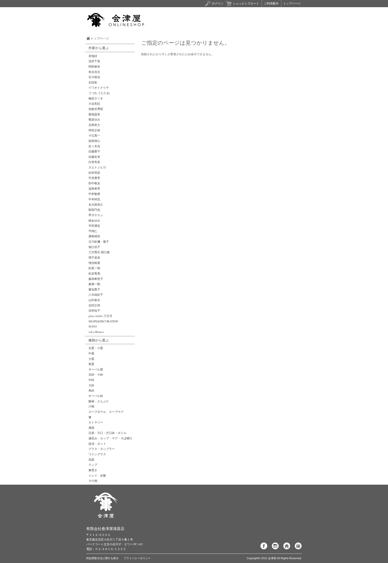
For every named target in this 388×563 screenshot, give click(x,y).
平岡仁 (92, 231)
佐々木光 (94, 146)
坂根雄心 (94, 141)
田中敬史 (94, 183)
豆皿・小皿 (95, 348)
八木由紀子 (95, 294)
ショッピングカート (246, 3)
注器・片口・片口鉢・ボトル (107, 433)
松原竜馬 (94, 273)
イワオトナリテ (98, 88)
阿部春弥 (94, 66)
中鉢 (91, 380)
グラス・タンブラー (101, 449)
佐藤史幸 (94, 157)
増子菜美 (94, 257)
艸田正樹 (94, 130)
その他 (92, 481)
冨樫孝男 (94, 189)
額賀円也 (94, 210)
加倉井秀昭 (95, 109)
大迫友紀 (94, 103)
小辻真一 (94, 135)
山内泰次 (94, 300)
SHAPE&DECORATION (103, 321)
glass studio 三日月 (100, 316)
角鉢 (91, 390)
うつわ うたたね (99, 93)
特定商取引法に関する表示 (102, 558)
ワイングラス (97, 454)
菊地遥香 (94, 114)
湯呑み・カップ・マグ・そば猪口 (110, 438)
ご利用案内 (271, 3)
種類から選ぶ (98, 340)
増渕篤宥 (94, 263)
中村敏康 (94, 194)
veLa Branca (96, 332)
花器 (91, 459)
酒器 (91, 428)
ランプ (92, 465)
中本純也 (94, 199)
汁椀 (91, 406)
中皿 (91, 353)
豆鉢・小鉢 (95, 374)
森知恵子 (94, 289)
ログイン (217, 3)
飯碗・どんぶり (98, 401)
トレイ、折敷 (97, 475)
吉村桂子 (94, 310)
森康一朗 (94, 284)
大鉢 (91, 385)
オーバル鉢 (95, 396)
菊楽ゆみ (94, 119)
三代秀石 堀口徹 (99, 252)
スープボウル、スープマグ (105, 412)
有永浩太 (94, 72)
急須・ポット (97, 444)
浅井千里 (94, 61)
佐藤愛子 (94, 151)
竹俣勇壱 (94, 178)
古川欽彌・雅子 (98, 242)
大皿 (91, 359)
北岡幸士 (94, 125)
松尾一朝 (94, 268)
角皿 (91, 364)
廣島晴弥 (94, 236)
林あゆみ (94, 220)
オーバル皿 (95, 369)
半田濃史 (94, 226)
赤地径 (92, 56)
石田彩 (92, 82)
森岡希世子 (95, 279)
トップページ (292, 3)
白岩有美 (94, 162)
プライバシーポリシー (137, 558)
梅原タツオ (95, 98)
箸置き (92, 470)
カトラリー (95, 422)
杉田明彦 (94, 173)
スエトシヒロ (97, 167)
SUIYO (92, 326)
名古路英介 (95, 204)
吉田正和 (94, 305)
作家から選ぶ (98, 48)
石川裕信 (94, 77)
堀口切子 (94, 247)
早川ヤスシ (95, 215)
